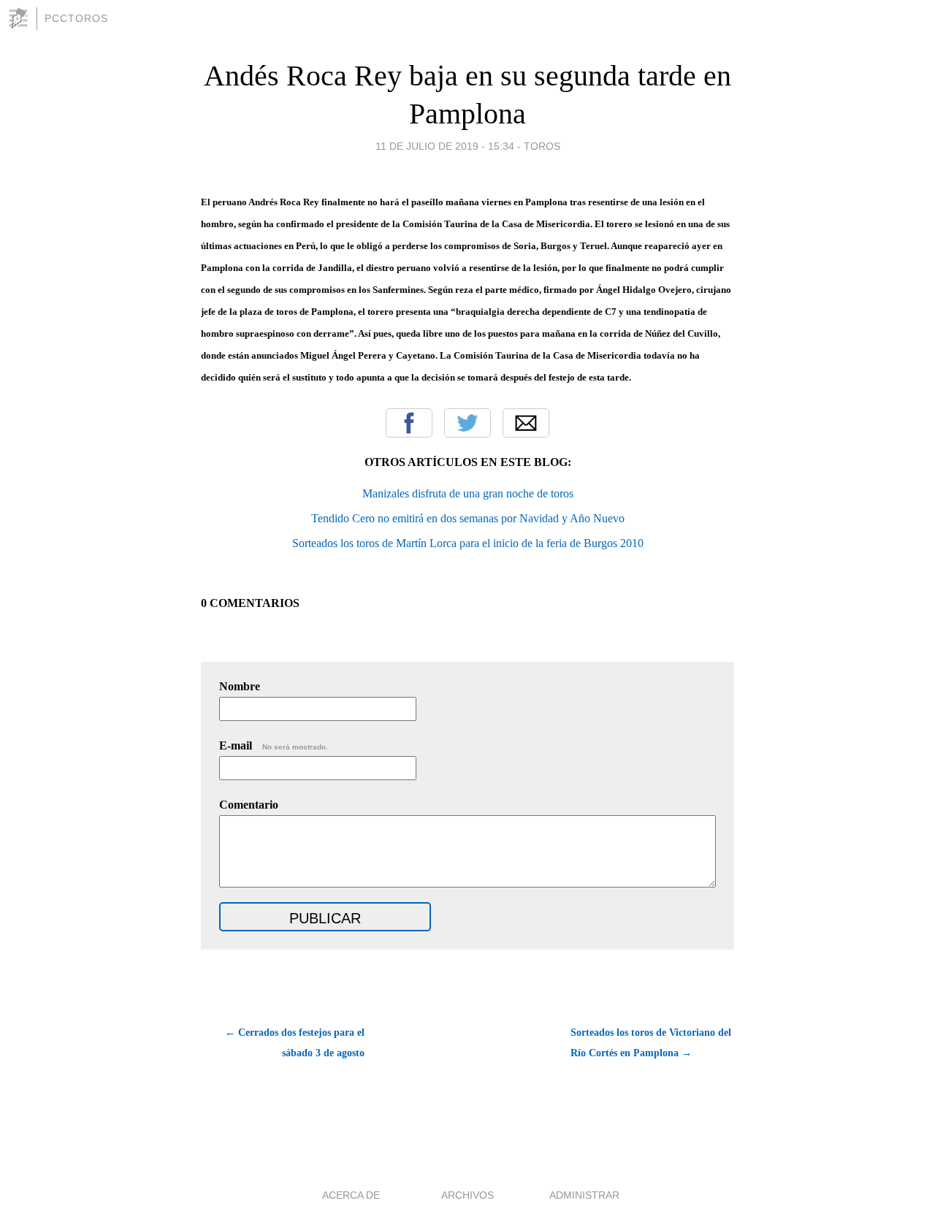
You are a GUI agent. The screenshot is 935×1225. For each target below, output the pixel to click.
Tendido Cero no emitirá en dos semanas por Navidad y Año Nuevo (468, 518)
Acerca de (351, 1195)
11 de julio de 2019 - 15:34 (444, 146)
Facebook (409, 423)
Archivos (467, 1195)
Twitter (467, 423)
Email (526, 423)
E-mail (273, 745)
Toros (542, 146)
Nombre (239, 686)
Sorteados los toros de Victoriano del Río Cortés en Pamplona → (650, 1042)
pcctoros (76, 18)
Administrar (584, 1195)
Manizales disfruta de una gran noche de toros (467, 493)
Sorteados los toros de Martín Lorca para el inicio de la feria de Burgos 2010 (468, 543)
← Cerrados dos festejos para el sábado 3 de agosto (295, 1042)
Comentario (248, 804)
